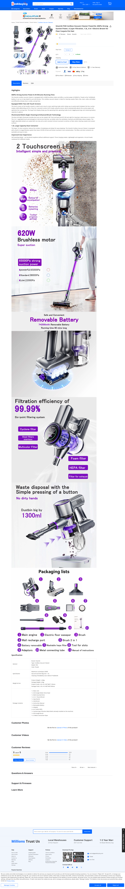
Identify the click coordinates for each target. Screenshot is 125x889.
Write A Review (18, 760)
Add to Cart (62, 62)
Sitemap (13, 865)
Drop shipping (31, 858)
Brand (36, 8)
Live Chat (91, 859)
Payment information (33, 854)
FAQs (12, 861)
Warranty (13, 859)
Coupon (51, 8)
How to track (14, 854)
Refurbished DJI (78, 8)
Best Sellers (26, 8)
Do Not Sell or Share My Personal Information (51, 862)
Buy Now (76, 62)
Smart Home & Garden (22, 22)
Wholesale (30, 856)
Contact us (14, 858)
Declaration (48, 858)
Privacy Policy (11, 880)
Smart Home (33, 22)
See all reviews (30, 760)
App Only (60, 8)
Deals (43, 8)
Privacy (47, 856)
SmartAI (74, 34)
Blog (68, 8)
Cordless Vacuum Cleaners (45, 22)
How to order (14, 852)
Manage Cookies (9, 885)
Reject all (116, 885)
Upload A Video (62, 740)
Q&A (32, 83)
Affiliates (30, 859)
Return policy (48, 854)
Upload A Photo (62, 727)
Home (13, 22)
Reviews (62, 34)
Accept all (98, 885)
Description (16, 83)
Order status (14, 863)
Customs (47, 859)
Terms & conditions (50, 852)
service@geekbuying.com (96, 853)
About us (13, 856)
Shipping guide (32, 852)
